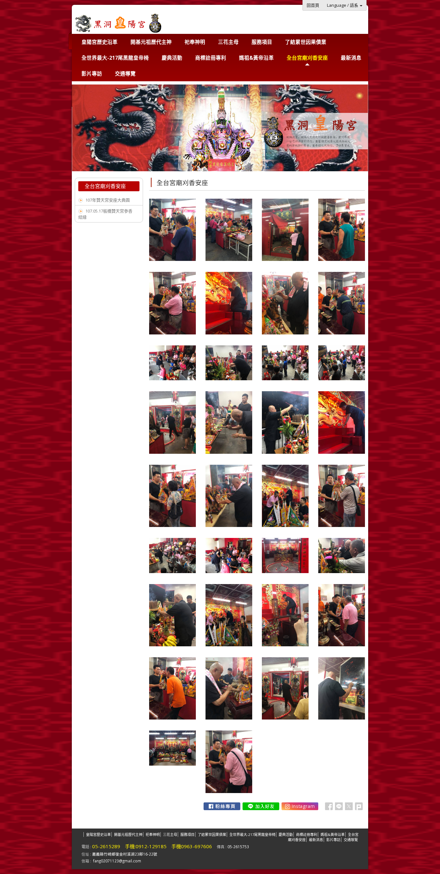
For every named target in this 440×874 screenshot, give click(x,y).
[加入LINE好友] (261, 806)
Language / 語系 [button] (343, 5)
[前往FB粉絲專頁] (222, 806)
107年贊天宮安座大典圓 (107, 200)
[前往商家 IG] (300, 806)
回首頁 (313, 5)
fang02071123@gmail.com (117, 860)
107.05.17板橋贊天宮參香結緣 (105, 214)
